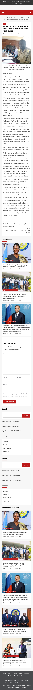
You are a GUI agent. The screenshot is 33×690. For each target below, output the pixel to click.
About (5, 680)
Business (22, 1)
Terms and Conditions (14, 687)
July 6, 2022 (14, 33)
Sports (17, 1)
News (8, 1)
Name (5, 377)
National (11, 290)
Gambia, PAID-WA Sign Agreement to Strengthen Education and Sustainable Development (14, 662)
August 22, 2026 (14, 268)
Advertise (6, 451)
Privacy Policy (20, 685)
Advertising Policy (13, 680)
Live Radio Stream (17, 3)
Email (19, 377)
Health (13, 1)
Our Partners (7, 685)
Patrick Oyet (6, 268)
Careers (22, 680)
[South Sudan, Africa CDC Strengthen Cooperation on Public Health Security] (16, 617)
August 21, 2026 (14, 633)
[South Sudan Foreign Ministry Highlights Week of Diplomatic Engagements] (16, 253)
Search (4, 409)
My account (25, 683)
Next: (18, 230)
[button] (3, 12)
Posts (13, 685)
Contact (5, 441)
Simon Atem (7, 33)
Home (4, 1)
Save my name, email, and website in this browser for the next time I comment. (16, 395)
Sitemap (28, 685)
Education (12, 656)
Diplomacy (5, 260)
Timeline (23, 687)
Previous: (16, 224)
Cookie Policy (9, 683)
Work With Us (7, 448)
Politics (28, 1)
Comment (6, 353)
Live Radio (18, 683)
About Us (6, 445)
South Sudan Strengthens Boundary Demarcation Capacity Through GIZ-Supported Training (14, 296)
